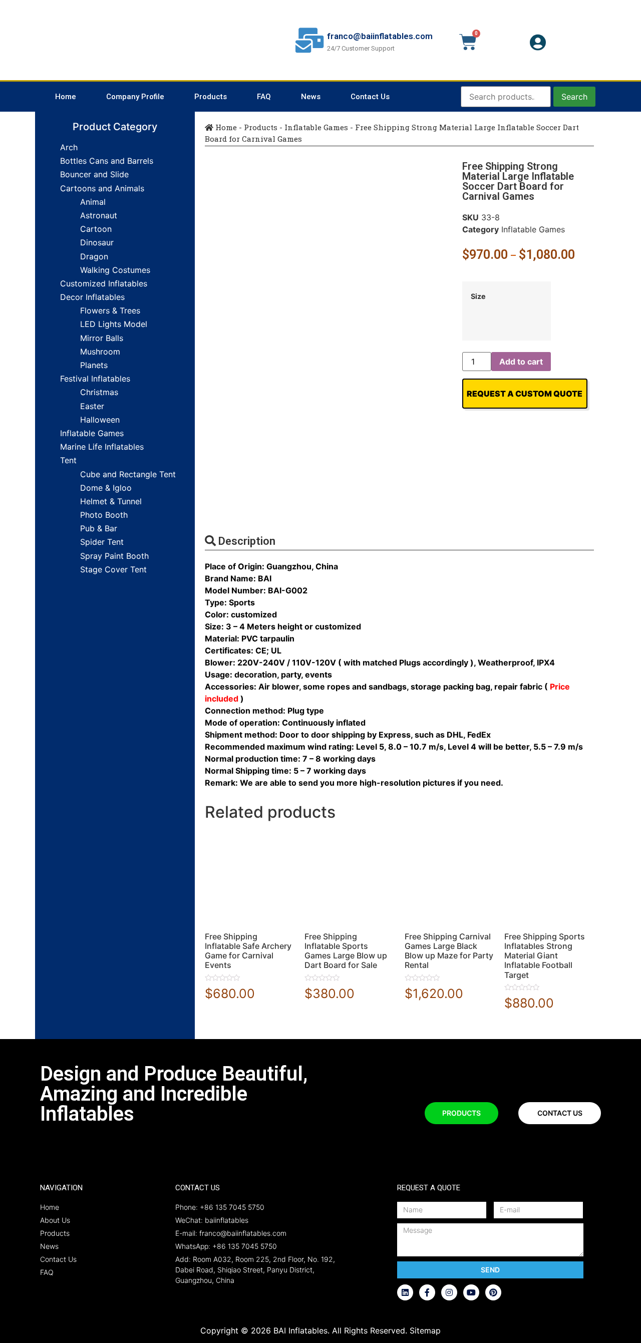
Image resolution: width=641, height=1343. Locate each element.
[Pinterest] (493, 1292)
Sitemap (425, 1330)
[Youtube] (471, 1292)
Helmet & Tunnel (111, 501)
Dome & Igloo (106, 488)
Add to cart (521, 362)
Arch (69, 147)
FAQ (264, 96)
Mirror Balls (101, 338)
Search (574, 97)
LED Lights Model (113, 324)
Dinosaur (97, 242)
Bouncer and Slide (94, 174)
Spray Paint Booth (114, 556)
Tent (68, 460)
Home (65, 96)
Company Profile (135, 96)
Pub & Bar (98, 528)
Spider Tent (102, 542)
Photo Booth (104, 515)
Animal (93, 202)
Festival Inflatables (95, 379)
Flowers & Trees (110, 310)
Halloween (100, 420)
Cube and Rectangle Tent (128, 474)
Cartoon (96, 229)
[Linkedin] (405, 1292)
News (310, 96)
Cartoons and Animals (102, 188)
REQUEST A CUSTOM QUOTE (524, 394)
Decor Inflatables (92, 297)
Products (210, 96)
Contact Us (370, 96)
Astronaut (98, 215)
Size (478, 296)
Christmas (99, 392)
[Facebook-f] (427, 1292)
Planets (94, 365)
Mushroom (100, 352)
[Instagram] (449, 1292)
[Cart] (468, 42)
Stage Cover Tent (113, 569)
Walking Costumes (115, 270)
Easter (92, 406)
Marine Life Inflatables (102, 447)
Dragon (94, 256)
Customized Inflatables (103, 283)
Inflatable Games (92, 433)
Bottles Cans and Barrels (106, 161)
